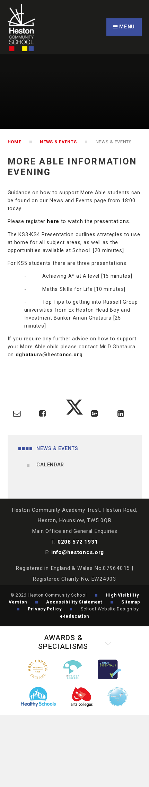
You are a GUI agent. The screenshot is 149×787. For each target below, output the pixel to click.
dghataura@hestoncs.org (49, 355)
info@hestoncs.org (77, 552)
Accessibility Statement (74, 602)
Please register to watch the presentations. (69, 221)
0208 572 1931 (78, 542)
